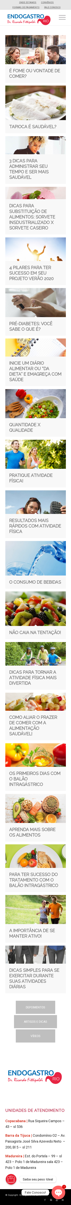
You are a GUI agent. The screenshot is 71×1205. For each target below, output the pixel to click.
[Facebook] (45, 1200)
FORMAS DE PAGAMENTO (25, 7)
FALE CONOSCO (52, 7)
